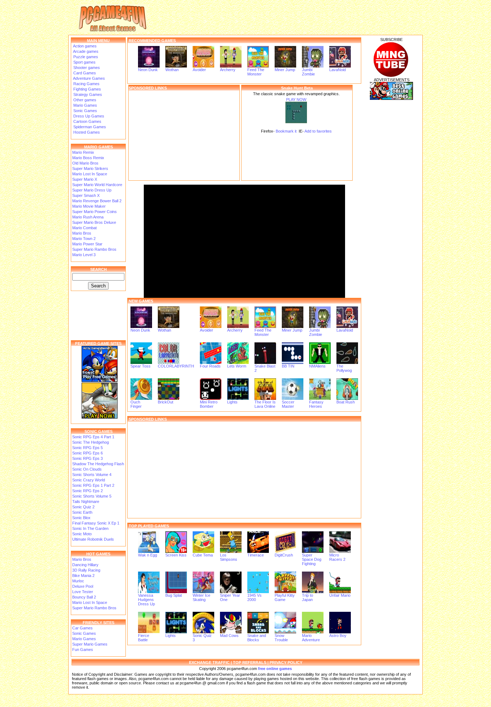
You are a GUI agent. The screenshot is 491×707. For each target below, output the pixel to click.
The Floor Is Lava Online (265, 404)
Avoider (199, 70)
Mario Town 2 (84, 238)
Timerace (255, 555)
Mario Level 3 (84, 255)
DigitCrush (284, 555)
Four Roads (210, 366)
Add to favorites (318, 131)
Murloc (78, 581)
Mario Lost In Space (89, 174)
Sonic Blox (81, 518)
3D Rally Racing (86, 570)
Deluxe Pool (82, 586)
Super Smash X (86, 195)
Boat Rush (345, 402)
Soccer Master (288, 404)
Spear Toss (140, 366)
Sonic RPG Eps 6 (87, 453)
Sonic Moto (82, 534)
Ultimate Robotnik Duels (93, 539)
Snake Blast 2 (264, 368)
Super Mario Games (89, 644)
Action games (84, 46)
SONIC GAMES (98, 431)
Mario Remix (83, 152)
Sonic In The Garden (90, 528)
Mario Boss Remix (88, 158)
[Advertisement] (184, 135)
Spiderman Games (89, 127)
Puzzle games (85, 57)
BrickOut (165, 402)
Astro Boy (338, 635)
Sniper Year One (230, 597)
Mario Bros (81, 233)
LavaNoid (337, 70)
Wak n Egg (147, 555)
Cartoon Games (86, 121)
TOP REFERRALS (249, 662)
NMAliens (317, 366)
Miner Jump (285, 70)
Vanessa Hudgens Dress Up (146, 599)
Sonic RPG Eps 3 (87, 458)
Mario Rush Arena (88, 217)
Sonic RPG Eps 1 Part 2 (93, 485)
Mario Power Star (87, 244)
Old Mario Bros (85, 163)
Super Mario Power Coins (94, 211)
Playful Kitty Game (285, 597)
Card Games (84, 73)
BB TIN (288, 366)
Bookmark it (286, 131)
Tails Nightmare (85, 501)
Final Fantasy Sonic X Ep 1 (95, 523)
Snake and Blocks (256, 637)
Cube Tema (203, 555)
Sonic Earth (82, 512)
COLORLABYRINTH (176, 366)
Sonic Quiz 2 (83, 507)
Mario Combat (84, 228)
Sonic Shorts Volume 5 (91, 496)
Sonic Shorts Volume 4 (91, 474)
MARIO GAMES (98, 147)
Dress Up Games (88, 116)
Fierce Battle (143, 637)
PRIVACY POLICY (286, 662)
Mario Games (84, 105)
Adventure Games (88, 78)
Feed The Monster (255, 72)
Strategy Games (87, 94)
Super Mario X (84, 179)
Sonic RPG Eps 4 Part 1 (93, 437)
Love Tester (82, 592)
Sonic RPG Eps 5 (87, 447)
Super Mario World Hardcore (97, 184)
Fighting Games (86, 89)
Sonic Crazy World (88, 480)
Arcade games (85, 51)
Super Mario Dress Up (91, 190)
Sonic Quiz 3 (202, 637)
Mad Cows (229, 635)
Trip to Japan (307, 597)
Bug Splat (173, 595)
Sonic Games (84, 110)
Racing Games (86, 84)
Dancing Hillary (85, 565)
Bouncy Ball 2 (84, 597)
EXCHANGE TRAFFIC (209, 662)
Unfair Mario (339, 595)
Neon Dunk (148, 70)
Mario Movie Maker (89, 206)
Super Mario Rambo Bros (94, 249)
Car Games (82, 628)
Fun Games (82, 649)
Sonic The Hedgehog (90, 442)
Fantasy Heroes (316, 404)
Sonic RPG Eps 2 (87, 491)
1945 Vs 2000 (254, 597)
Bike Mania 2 (83, 575)
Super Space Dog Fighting (311, 559)
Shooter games (86, 67)
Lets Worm (236, 366)
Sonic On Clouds (87, 469)
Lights (232, 402)
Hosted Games (86, 132)
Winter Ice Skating (201, 597)
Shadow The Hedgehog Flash (98, 464)
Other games (84, 100)
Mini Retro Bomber (208, 404)
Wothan (172, 70)
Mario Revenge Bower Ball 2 (96, 201)
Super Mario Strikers (90, 168)
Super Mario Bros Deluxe (94, 222)
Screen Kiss (176, 555)
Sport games (84, 62)
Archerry (227, 70)
